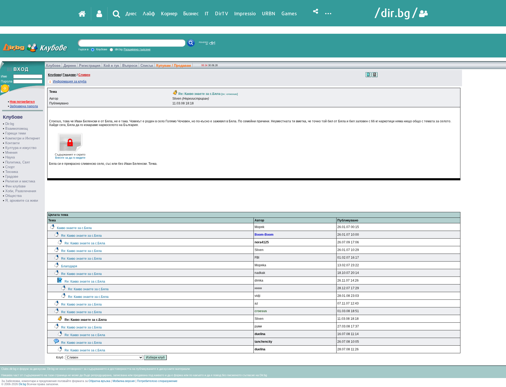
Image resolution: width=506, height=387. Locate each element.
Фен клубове (15, 186)
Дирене (70, 65)
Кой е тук (111, 65)
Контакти (12, 143)
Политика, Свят (17, 162)
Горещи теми (15, 133)
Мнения (11, 152)
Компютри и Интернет (22, 138)
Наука (10, 157)
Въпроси (129, 65)
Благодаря (69, 266)
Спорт (10, 167)
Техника (11, 172)
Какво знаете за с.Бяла (74, 228)
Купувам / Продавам (173, 65)
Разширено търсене (137, 49)
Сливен (84, 75)
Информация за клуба (69, 81)
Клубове (53, 65)
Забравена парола (24, 106)
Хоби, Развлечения (20, 191)
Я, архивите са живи (21, 200)
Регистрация (89, 65)
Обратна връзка (99, 381)
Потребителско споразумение (157, 381)
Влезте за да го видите (70, 156)
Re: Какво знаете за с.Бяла (81, 236)
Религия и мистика (20, 181)
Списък (146, 65)
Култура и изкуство (20, 148)
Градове (11, 176)
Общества (13, 196)
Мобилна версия (124, 381)
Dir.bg (9, 124)
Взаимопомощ (16, 128)
